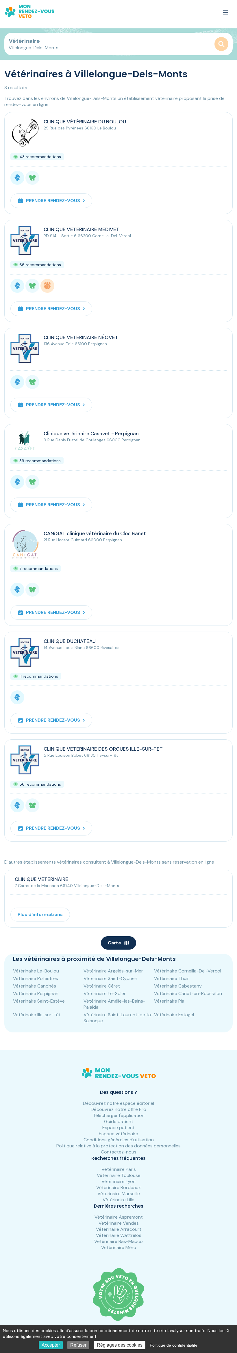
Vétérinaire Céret (102, 986)
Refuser (78, 1345)
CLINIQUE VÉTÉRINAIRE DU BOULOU (85, 121)
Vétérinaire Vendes (119, 1223)
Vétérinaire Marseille (118, 1194)
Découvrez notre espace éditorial (118, 1103)
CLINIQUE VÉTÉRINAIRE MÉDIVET (81, 229)
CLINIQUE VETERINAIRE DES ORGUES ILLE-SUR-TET (103, 749)
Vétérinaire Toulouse (118, 1175)
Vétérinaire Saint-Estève (39, 1001)
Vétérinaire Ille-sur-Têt (37, 1015)
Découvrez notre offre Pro (118, 1109)
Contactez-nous (118, 1152)
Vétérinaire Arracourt (118, 1229)
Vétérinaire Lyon (118, 1181)
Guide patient (118, 1121)
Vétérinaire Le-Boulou (36, 971)
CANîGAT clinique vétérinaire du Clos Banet (95, 533)
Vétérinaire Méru (118, 1247)
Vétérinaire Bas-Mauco (118, 1241)
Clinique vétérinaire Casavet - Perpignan (91, 433)
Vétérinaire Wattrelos (118, 1235)
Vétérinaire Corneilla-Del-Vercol (187, 971)
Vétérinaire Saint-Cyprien (110, 978)
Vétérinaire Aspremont (119, 1217)
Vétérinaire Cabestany (178, 986)
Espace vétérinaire (118, 1134)
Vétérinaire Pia (169, 1001)
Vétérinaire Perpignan (35, 993)
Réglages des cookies (119, 1345)
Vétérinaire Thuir (171, 978)
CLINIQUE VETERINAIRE (41, 879)
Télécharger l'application (119, 1115)
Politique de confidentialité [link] (173, 1345)
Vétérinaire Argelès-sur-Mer (113, 971)
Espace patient (118, 1128)
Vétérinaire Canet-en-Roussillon (188, 993)
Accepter (51, 1345)
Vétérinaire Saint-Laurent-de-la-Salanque (118, 1018)
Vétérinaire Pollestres (35, 978)
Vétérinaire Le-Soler (105, 993)
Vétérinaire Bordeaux (118, 1187)
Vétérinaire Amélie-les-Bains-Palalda (114, 1004)
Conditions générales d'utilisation (119, 1140)
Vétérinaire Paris (118, 1169)
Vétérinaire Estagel (174, 1015)
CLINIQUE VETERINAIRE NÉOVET (81, 337)
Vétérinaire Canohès (34, 986)
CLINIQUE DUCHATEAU (70, 641)
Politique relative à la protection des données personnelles (118, 1146)
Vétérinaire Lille (118, 1200)
